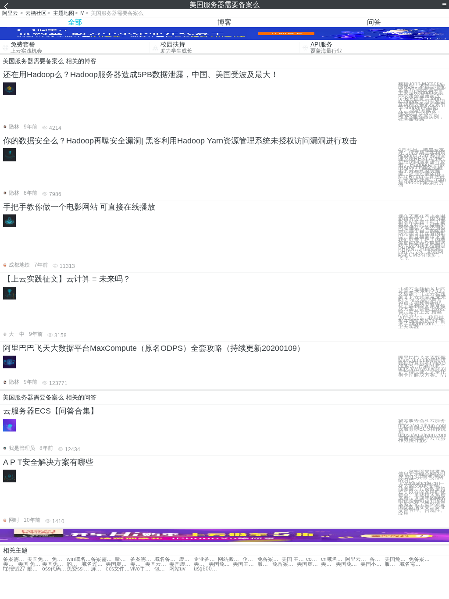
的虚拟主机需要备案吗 (74, 564)
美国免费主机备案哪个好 (348, 564)
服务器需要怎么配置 (392, 564)
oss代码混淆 (54, 569)
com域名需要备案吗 (313, 559)
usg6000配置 (206, 569)
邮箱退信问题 (34, 569)
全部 (75, 22)
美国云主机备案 (157, 564)
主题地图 (63, 13)
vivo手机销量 (142, 569)
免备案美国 (269, 559)
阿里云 (10, 13)
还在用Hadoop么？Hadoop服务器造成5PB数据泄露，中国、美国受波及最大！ (140, 74)
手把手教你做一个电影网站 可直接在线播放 (79, 207)
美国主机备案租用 (10, 564)
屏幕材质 (98, 569)
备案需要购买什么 (103, 559)
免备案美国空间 (421, 559)
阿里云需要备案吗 (357, 559)
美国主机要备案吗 (137, 564)
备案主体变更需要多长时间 (377, 559)
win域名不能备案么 (79, 559)
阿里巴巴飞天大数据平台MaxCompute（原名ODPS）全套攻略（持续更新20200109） (154, 348)
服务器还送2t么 (264, 564)
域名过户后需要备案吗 (94, 564)
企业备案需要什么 (206, 559)
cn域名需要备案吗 (333, 559)
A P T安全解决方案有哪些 (48, 462)
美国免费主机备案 (54, 564)
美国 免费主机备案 (30, 564)
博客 (224, 22)
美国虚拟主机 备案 (181, 564)
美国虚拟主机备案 (118, 564)
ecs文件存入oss (118, 569)
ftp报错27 (14, 569)
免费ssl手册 (79, 569)
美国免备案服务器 (39, 559)
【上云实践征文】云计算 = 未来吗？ (67, 279)
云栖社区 (35, 13)
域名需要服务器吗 (411, 564)
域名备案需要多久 (166, 559)
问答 (374, 22)
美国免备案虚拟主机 (328, 564)
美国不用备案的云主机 (372, 564)
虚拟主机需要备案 (186, 559)
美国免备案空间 (397, 559)
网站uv (177, 569)
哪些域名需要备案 (122, 559)
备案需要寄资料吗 (142, 559)
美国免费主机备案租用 (221, 564)
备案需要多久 (15, 559)
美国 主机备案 (294, 559)
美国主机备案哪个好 (245, 564)
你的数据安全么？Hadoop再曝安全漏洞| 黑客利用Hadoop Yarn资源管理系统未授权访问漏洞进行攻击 (180, 140)
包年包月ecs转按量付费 (161, 569)
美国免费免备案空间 (201, 564)
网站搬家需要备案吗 (230, 559)
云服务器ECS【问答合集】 (50, 410)
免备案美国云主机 (284, 564)
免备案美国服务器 (59, 559)
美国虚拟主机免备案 (309, 564)
